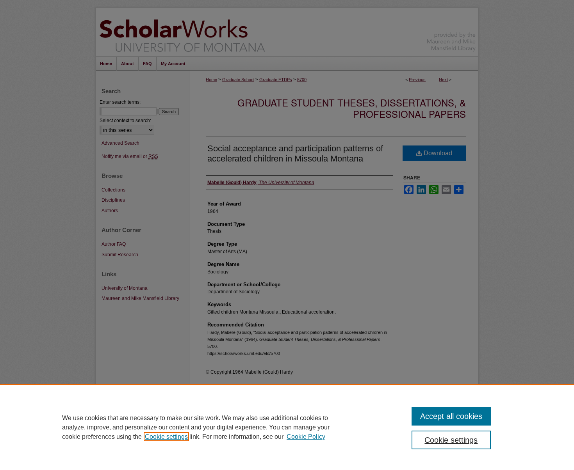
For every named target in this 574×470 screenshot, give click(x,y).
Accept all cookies (451, 416)
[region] (287, 427)
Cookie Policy (306, 436)
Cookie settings (166, 436)
